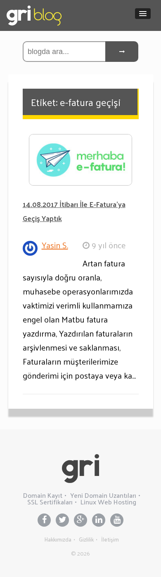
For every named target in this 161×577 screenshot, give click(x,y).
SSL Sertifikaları (50, 502)
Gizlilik (86, 539)
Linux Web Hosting (108, 502)
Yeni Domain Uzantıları (103, 495)
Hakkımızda (58, 539)
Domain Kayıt (42, 495)
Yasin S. (55, 245)
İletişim (110, 539)
